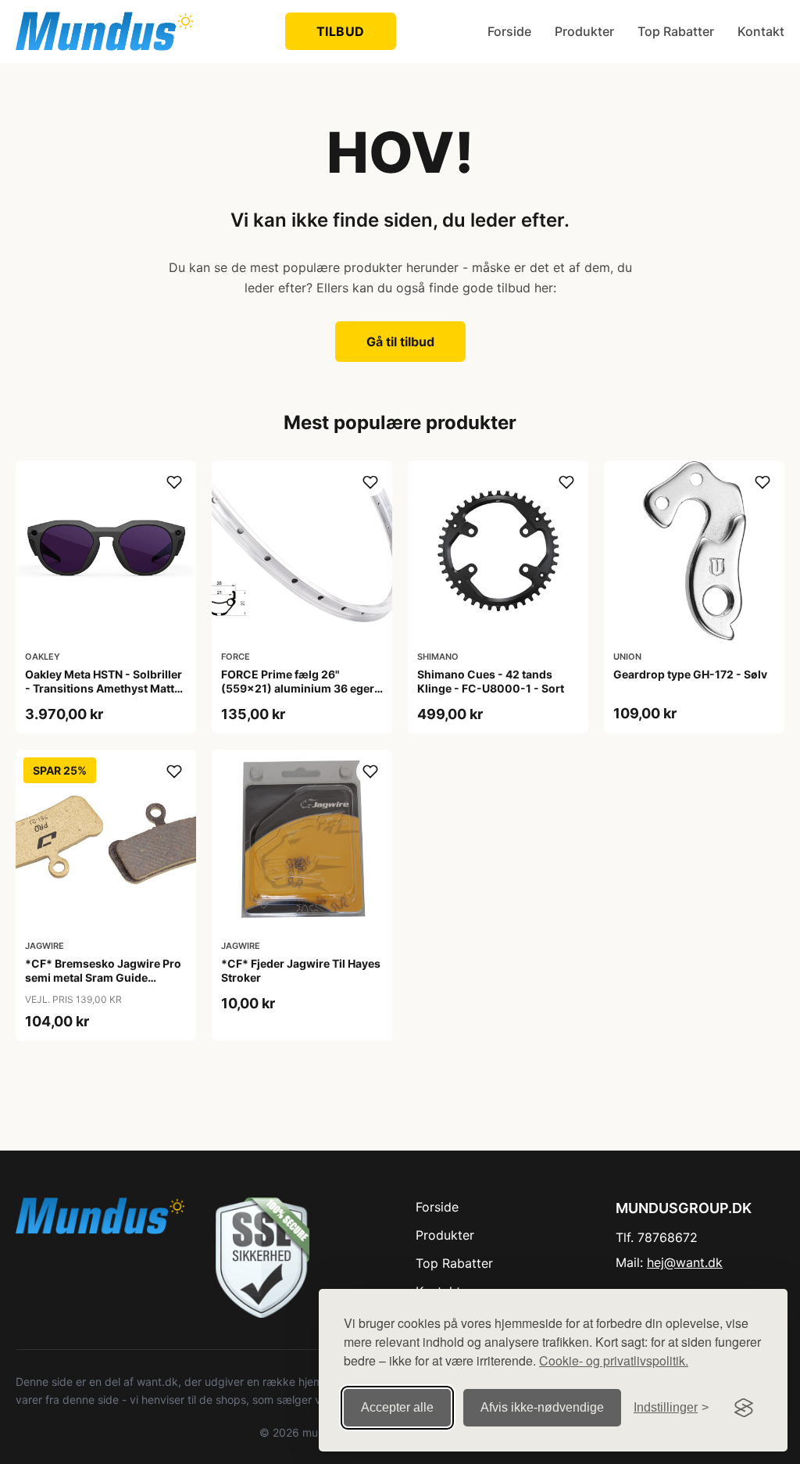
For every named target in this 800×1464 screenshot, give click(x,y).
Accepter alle (397, 1407)
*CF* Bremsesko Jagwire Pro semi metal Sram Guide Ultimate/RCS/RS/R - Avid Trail (104, 977)
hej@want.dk (685, 1262)
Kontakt (761, 31)
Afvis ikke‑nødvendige (542, 1407)
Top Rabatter (676, 31)
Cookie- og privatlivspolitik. (613, 1360)
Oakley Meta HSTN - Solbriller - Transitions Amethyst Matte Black (103, 688)
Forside (509, 31)
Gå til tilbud (400, 341)
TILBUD (340, 31)
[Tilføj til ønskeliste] (174, 482)
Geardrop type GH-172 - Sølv (690, 674)
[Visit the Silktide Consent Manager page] (743, 1407)
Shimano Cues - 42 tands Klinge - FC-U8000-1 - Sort (490, 681)
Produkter (584, 31)
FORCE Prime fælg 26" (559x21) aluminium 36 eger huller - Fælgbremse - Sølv (297, 688)
